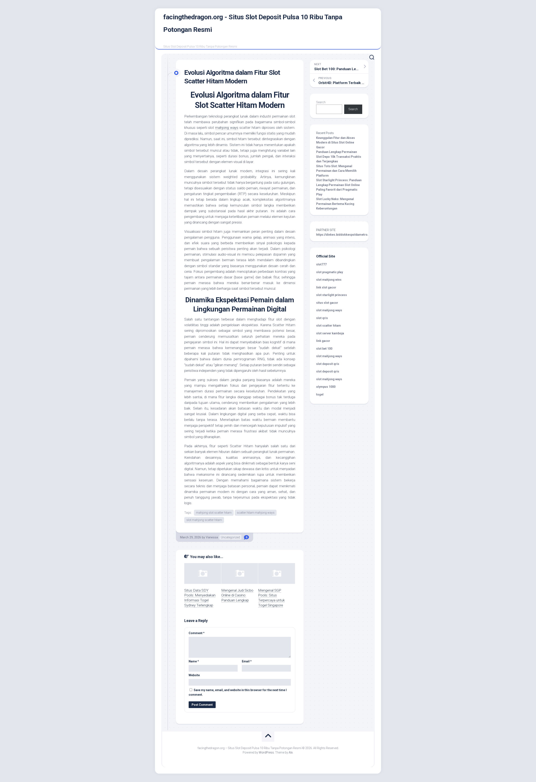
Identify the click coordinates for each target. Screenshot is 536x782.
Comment (197, 633)
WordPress (266, 752)
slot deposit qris (327, 364)
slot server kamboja (330, 333)
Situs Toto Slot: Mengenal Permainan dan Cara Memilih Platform (336, 170)
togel (319, 394)
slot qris (322, 318)
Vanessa (212, 537)
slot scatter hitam (328, 325)
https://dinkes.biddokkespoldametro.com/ (346, 234)
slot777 (321, 264)
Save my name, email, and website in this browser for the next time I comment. (238, 692)
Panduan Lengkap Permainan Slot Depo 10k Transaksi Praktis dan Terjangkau (338, 156)
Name (194, 661)
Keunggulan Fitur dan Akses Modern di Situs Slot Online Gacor (335, 142)
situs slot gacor (327, 302)
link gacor (323, 341)
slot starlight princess (331, 295)
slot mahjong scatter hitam (204, 520)
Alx (291, 752)
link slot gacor (326, 287)
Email (247, 661)
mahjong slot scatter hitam (214, 512)
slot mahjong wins (328, 279)
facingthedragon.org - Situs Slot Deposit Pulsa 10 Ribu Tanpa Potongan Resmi (252, 23)
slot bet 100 (324, 348)
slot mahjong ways (329, 310)
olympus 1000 (325, 386)
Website (194, 675)
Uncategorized (230, 537)
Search (321, 102)
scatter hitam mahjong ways (255, 512)
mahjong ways (226, 127)
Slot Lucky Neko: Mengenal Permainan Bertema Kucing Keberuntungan (335, 203)
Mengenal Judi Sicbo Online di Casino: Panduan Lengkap (237, 595)
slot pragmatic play (329, 272)
